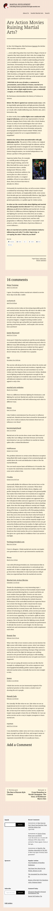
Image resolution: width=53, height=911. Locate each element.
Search (47, 13)
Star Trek (42, 195)
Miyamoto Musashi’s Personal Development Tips (37, 892)
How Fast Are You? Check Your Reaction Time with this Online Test (37, 825)
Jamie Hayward (13, 333)
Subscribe (20, 892)
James (9, 678)
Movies (38, 260)
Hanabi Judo (12, 696)
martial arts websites (15, 387)
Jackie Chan (43, 258)
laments (35, 46)
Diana (9, 408)
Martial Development (20, 4)
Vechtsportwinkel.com (15, 542)
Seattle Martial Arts (37, 13)
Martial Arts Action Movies (17, 580)
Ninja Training (12, 285)
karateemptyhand (14, 428)
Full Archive (8, 903)
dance (37, 258)
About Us (26, 13)
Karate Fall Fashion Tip (35, 896)
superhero (43, 260)
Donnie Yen (11, 635)
